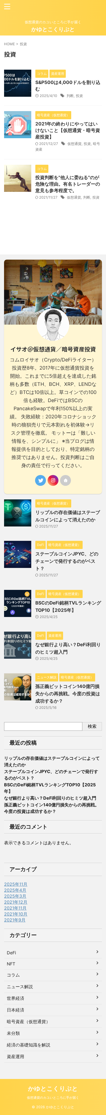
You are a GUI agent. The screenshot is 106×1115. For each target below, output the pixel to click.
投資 (79, 95)
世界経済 (15, 998)
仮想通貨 (74, 143)
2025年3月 (15, 896)
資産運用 (15, 1056)
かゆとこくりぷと (53, 29)
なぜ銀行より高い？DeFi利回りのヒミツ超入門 (50, 798)
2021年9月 (15, 920)
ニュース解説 (20, 986)
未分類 (13, 1033)
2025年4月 (15, 890)
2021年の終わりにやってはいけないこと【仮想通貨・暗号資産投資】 (67, 130)
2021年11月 (15, 908)
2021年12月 (15, 902)
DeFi (11, 952)
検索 (92, 726)
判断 (70, 95)
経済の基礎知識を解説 (28, 1045)
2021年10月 (15, 914)
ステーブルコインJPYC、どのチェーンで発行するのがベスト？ (66, 561)
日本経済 (15, 1010)
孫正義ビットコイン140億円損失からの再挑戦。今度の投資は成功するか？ (67, 694)
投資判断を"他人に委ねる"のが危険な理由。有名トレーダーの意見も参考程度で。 (67, 184)
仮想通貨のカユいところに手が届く (53, 1097)
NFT (11, 964)
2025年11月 (15, 884)
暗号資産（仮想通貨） (28, 1021)
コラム (13, 975)
